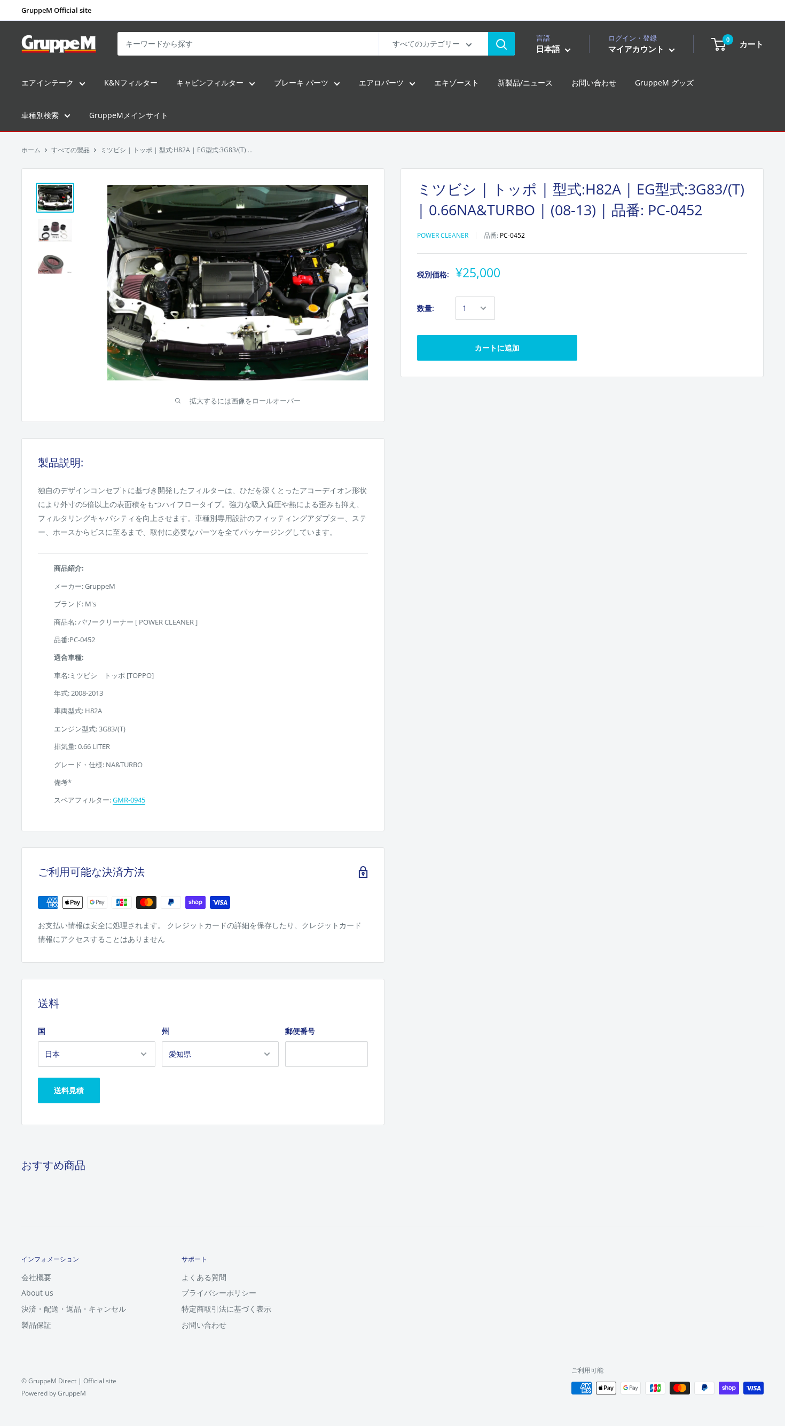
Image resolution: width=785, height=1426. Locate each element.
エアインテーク (47, 83)
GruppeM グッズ (664, 83)
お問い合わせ (593, 83)
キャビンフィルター (210, 83)
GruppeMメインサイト (128, 115)
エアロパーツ (381, 83)
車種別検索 (40, 115)
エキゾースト (456, 83)
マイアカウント (637, 49)
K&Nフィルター (131, 83)
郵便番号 (300, 1031)
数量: (425, 308)
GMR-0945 (129, 800)
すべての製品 (70, 149)
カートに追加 (497, 347)
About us (37, 1293)
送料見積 (69, 1090)
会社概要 (36, 1277)
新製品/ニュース (525, 83)
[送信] (501, 44)
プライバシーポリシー (219, 1293)
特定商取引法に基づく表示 (226, 1309)
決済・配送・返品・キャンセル (73, 1309)
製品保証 (36, 1325)
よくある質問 (204, 1277)
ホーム (31, 149)
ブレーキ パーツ (301, 83)
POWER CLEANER (442, 235)
